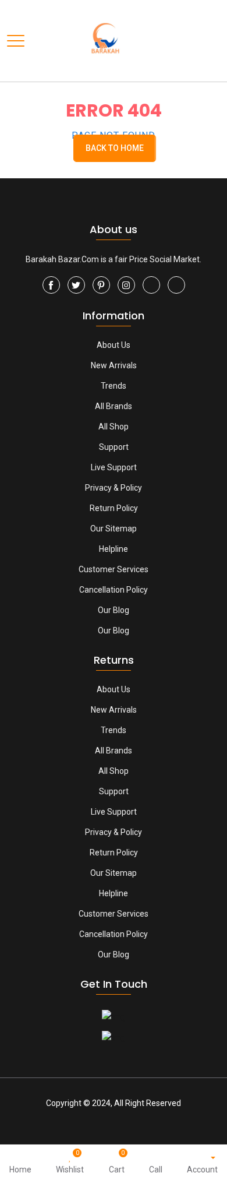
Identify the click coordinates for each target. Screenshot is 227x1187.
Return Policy (114, 508)
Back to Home (115, 148)
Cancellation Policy (113, 589)
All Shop (113, 426)
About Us (113, 345)
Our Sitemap (113, 528)
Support (114, 447)
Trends (113, 385)
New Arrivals (114, 365)
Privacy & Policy (113, 487)
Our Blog (113, 610)
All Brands (113, 406)
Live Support (114, 467)
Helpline (113, 549)
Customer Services (113, 569)
